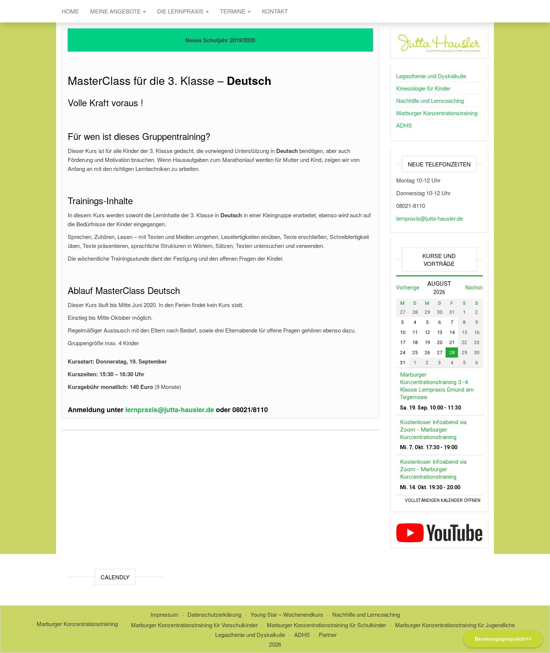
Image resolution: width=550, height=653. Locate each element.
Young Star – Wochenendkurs (286, 614)
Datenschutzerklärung (214, 614)
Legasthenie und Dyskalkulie (431, 76)
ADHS (404, 125)
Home (70, 11)
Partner (328, 634)
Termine (233, 11)
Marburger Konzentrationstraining (436, 113)
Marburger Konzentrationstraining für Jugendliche (455, 625)
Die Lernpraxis (181, 11)
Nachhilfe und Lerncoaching (430, 100)
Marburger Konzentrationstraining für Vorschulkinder (194, 625)
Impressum (164, 614)
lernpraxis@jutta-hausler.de (429, 218)
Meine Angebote (116, 11)
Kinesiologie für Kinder (423, 88)
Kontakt (275, 11)
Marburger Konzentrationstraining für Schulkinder (326, 625)
